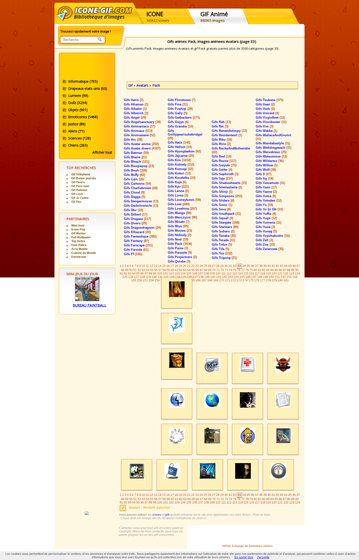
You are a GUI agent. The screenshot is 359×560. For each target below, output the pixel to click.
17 (172, 266)
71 (218, 270)
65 (193, 270)
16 (168, 266)
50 (131, 270)
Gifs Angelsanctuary (142, 122)
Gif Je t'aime (80, 198)
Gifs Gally (177, 113)
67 (201, 270)
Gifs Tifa (220, 249)
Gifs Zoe (265, 244)
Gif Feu (76, 202)
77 (243, 270)
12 (151, 266)
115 (245, 273)
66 (197, 270)
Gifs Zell (264, 240)
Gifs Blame (135, 157)
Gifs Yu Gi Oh (269, 209)
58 (164, 270)
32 (234, 266)
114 (240, 273)
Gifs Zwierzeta (270, 249)
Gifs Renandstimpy (229, 131)
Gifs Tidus (222, 244)
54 (147, 270)
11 (147, 266)
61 (176, 270)
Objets (78, 109)
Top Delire (78, 241)
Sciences (79, 138)
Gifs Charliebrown (141, 188)
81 (259, 270)
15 (164, 266)
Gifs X (263, 174)
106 (194, 273)
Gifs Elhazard (137, 232)
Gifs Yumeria (268, 222)
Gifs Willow (267, 165)
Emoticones (83, 116)
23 (197, 266)
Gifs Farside (136, 249)
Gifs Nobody (179, 235)
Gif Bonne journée (83, 178)
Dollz (77, 102)
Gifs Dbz (133, 210)
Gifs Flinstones (181, 100)
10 (143, 266)
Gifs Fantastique (140, 236)
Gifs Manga (179, 213)
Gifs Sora (221, 209)
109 (212, 273)
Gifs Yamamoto (270, 183)
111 (223, 273)
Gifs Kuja (177, 182)
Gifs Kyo (178, 186)
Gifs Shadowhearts (229, 183)
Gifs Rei (220, 126)
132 (166, 277)
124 (297, 273)
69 (209, 270)
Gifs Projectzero (182, 257)
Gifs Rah (221, 122)
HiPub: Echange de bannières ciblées (247, 546)
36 (252, 266)
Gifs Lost (179, 204)
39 (265, 266)
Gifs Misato (179, 222)
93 (129, 273)
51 (135, 270)
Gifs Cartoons (137, 183)
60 (172, 270)
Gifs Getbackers (184, 117)
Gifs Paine (178, 248)
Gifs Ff (133, 254)
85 (276, 270)
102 (171, 273)
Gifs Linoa (178, 195)
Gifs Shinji (222, 192)
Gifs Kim (179, 160)
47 (298, 266)
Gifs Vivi (264, 126)
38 (261, 266)
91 (121, 273)
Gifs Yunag (266, 231)
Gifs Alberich (136, 113)
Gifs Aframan (136, 104)
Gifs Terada (223, 240)
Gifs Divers (135, 223)
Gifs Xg (264, 178)
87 (284, 270)
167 (204, 280)
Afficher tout (102, 152)
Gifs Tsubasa (269, 100)
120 (274, 273)
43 (281, 266)
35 (248, 266)
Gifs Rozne (224, 161)
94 (134, 273)
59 (168, 270)
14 (159, 266)
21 (188, 266)
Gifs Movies (180, 230)
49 (126, 270)
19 (180, 266)
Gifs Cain (134, 179)
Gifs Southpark (226, 214)
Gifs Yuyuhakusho (273, 236)
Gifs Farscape (138, 245)
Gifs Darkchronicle (141, 205)
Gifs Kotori (179, 173)
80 (255, 270)
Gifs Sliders (223, 200)
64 (189, 270)
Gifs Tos (222, 253)
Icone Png (78, 229)
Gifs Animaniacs (139, 126)
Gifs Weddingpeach (273, 147)
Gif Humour (79, 190)
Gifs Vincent (267, 113)
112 (229, 273)
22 (193, 266)
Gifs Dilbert (135, 214)
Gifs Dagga (134, 197)
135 (183, 277)
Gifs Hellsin (180, 147)
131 (160, 277)
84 (272, 270)
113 (234, 273)
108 (206, 273)
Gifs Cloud (134, 192)
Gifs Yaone (266, 192)
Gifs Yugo (266, 218)
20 (184, 266)
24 (201, 266)
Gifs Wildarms (270, 161)
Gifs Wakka (266, 131)
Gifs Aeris (133, 100)
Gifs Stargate (225, 222)
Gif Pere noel (80, 186)
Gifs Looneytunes (184, 200)
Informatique (83, 81)
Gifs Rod (221, 156)
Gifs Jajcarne (181, 156)
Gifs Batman (136, 153)
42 (277, 266)
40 (269, 266)
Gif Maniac (78, 233)
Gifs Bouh (135, 170)
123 (291, 273)
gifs (167, 514)
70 (214, 270)
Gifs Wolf (266, 169)
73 (226, 270)
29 (222, 266)
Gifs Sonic (222, 205)
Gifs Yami (266, 187)
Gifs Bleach (136, 161)
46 (294, 266)
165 (192, 280)
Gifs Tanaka (224, 236)
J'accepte (263, 557)
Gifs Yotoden (269, 200)
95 (138, 273)
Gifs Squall (222, 218)
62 (180, 270)
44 (285, 266)
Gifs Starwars (225, 227)
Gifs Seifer (222, 169)
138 (201, 277)
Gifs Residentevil (227, 135)
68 (205, 270)
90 (297, 270)
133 (171, 277)
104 (183, 273)
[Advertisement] (86, 67)
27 (213, 266)
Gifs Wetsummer (271, 156)
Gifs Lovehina (182, 208)
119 (268, 273)
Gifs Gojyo (178, 122)
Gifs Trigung (224, 258)
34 (244, 266)
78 (247, 270)
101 (165, 273)
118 (262, 273)
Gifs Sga (222, 178)
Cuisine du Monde (83, 253)
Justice (76, 124)
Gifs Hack (179, 142)
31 (230, 266)
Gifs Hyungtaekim (184, 151)
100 (159, 273)
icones (156, 514)
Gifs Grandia (180, 126)
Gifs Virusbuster (271, 122)
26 (209, 266)
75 (234, 270)
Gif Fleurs (78, 182)
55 (151, 270)
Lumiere (78, 95)
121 (280, 273)
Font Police (79, 245)
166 (198, 280)
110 (218, 273)
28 (218, 266)
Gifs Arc (133, 139)
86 (280, 270)
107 (200, 273)
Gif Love (77, 194)
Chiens (78, 145)
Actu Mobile (79, 249)
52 (139, 270)
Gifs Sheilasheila (227, 187)
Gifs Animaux (138, 131)
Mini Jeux (77, 225)
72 (222, 270)
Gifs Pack (180, 244)
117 (257, 273)
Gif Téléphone (80, 174)
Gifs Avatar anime (141, 144)
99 (154, 273)
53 (143, 270)
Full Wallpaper (81, 237)
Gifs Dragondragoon (142, 227)
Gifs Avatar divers (142, 148)
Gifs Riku (222, 139)
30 (226, 266)
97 (146, 273)
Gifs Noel (178, 239)
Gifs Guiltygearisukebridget (185, 134)
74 (230, 270)
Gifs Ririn (221, 144)
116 (251, 273)
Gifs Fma (178, 104)
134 (177, 277)
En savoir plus (243, 557)
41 (273, 266)
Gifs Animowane (139, 135)
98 (150, 273)
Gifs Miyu (178, 226)
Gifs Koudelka (181, 178)
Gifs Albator (135, 109)
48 (122, 270)
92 (125, 273)
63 (185, 270)
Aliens (76, 131)
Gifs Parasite (180, 252)
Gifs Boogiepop (139, 166)
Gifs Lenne (178, 191)
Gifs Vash (265, 109)
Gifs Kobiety (181, 164)
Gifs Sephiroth (225, 174)
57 (160, 270)
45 (290, 266)
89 (293, 270)
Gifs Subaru (223, 231)
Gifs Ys (264, 205)
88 (288, 270)
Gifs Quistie (179, 261)
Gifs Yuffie (266, 214)
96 (142, 273)
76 (239, 270)
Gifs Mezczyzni (182, 217)
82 (263, 270)
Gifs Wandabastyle (273, 143)
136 (189, 277)
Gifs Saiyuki (224, 165)
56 (156, 270)
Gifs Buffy (134, 175)
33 (239, 266)
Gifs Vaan (265, 104)
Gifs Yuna (265, 227)
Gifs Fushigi (180, 109)
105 (188, 273)
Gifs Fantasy (136, 241)
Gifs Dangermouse (141, 201)
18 (176, 266)
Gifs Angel (135, 117)
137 (195, 277)
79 (251, 270)
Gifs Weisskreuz (271, 152)
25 (205, 266)
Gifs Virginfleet (270, 117)
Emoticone (78, 257)
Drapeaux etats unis (87, 88)
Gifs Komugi (180, 169)
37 (256, 266)
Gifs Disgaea (137, 219)
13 (155, 266)
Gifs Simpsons (227, 196)
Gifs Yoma (266, 196)
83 (268, 270)
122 (285, 273)
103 (177, 273)
